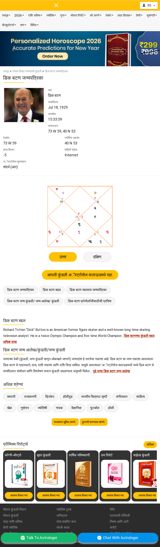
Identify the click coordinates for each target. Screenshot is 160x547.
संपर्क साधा (63, 527)
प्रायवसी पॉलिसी (120, 516)
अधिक (150, 444)
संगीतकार (122, 397)
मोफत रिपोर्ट (77, 15)
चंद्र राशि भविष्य (12, 522)
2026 (18, 15)
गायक (59, 408)
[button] (12, 48)
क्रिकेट (49, 397)
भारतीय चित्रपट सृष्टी (94, 397)
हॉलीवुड (67, 397)
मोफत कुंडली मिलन (14, 509)
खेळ (9, 408)
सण (22, 25)
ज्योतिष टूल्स (63, 509)
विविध (33, 25)
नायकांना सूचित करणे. (65, 422)
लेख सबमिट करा (66, 522)
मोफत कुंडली (11, 516)
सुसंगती (151, 15)
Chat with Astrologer (120, 538)
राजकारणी (30, 397)
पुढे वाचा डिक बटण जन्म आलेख (111, 371)
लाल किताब (124, 15)
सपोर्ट (113, 527)
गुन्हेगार (25, 408)
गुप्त (62, 15)
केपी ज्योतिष (10, 527)
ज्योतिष (50, 15)
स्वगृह (5, 15)
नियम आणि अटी (119, 522)
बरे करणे (94, 15)
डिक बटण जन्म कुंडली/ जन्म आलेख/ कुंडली (33, 301)
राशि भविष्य (34, 15)
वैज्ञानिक (76, 408)
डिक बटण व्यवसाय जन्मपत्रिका (88, 290)
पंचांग (108, 15)
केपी (138, 15)
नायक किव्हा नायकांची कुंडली (26, 71)
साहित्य (140, 397)
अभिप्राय (61, 516)
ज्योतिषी (42, 408)
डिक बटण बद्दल (52, 290)
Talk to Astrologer (41, 538)
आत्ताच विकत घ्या (19, 495)
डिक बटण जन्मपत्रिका (20, 290)
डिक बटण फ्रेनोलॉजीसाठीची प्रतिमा (89, 301)
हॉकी (111, 408)
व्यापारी (11, 397)
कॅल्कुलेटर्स (8, 25)
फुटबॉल (94, 408)
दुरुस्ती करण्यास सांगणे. (93, 422)
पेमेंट (112, 509)
